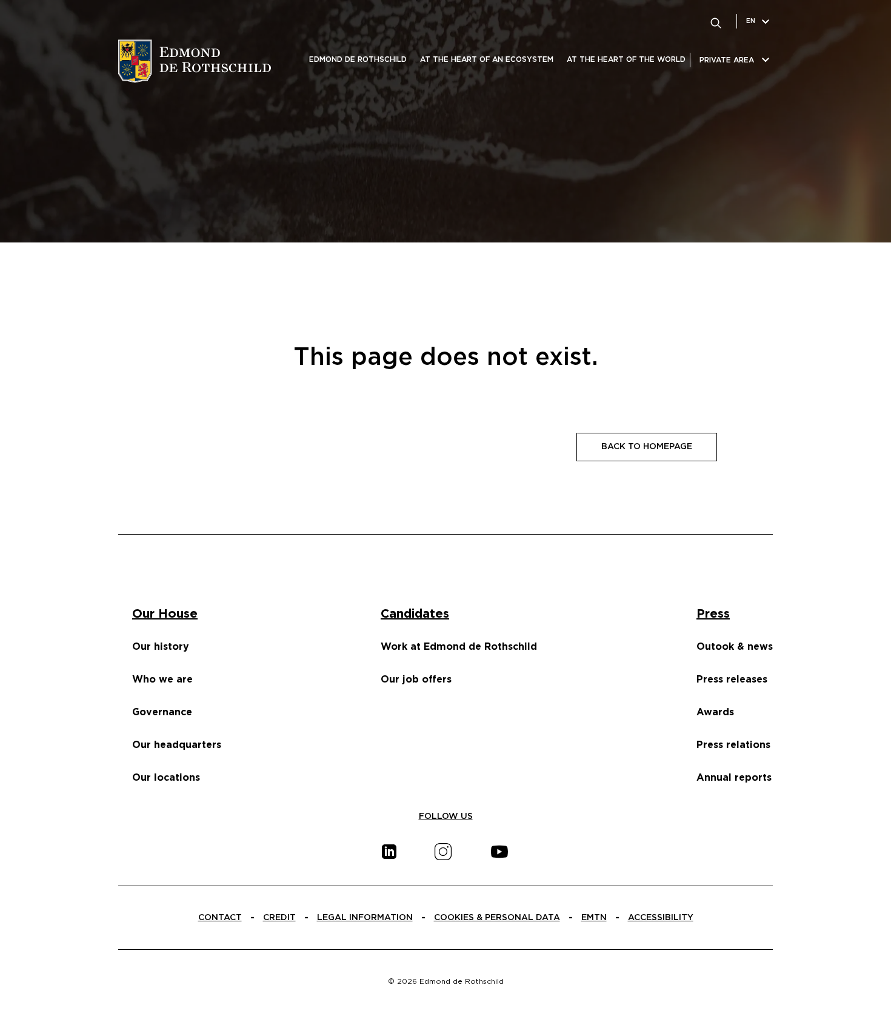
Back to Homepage (646, 446)
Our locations (166, 778)
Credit (279, 917)
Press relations (733, 745)
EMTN (594, 917)
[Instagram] (443, 851)
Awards (715, 712)
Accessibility (660, 917)
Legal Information (365, 917)
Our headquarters (176, 745)
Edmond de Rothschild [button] (358, 59)
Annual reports (734, 778)
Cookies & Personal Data (497, 917)
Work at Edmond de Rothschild (459, 647)
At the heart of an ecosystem (486, 59)
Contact (220, 917)
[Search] (715, 21)
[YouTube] (499, 851)
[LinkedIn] (389, 851)
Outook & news (734, 647)
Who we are (162, 679)
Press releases (731, 679)
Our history (160, 647)
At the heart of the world (626, 59)
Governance (162, 712)
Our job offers (416, 679)
